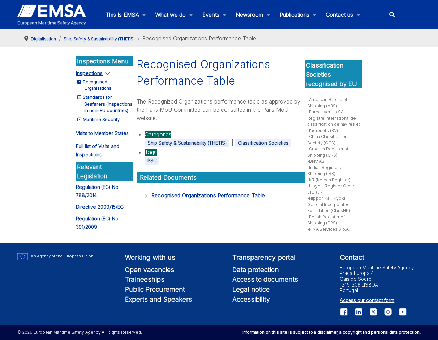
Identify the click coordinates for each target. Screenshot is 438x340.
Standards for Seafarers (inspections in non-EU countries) (107, 103)
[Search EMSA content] (392, 15)
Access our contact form (367, 300)
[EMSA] (51, 14)
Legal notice (251, 289)
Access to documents (265, 279)
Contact (352, 257)
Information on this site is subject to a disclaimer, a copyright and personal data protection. (331, 332)
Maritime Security (101, 119)
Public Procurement (155, 289)
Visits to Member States (102, 133)
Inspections (89, 73)
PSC (152, 160)
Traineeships (144, 279)
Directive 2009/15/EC (100, 207)
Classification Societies (263, 143)
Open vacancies (149, 270)
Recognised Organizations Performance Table (208, 195)
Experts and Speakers (158, 299)
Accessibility (251, 299)
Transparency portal (264, 257)
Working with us (150, 257)
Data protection (255, 270)
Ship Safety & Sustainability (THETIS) (187, 143)
